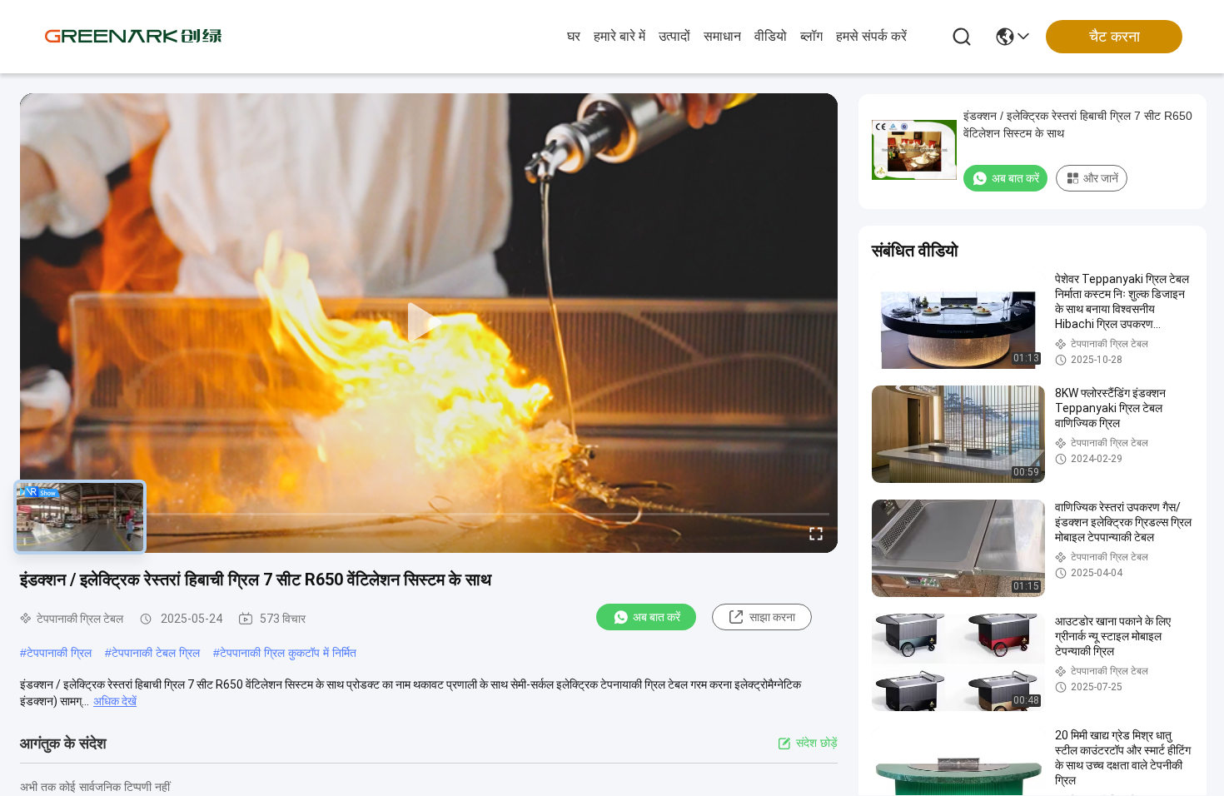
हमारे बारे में (619, 36)
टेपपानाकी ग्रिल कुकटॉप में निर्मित (288, 652)
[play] (429, 323)
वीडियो (770, 36)
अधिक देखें (115, 701)
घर (573, 36)
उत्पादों (674, 36)
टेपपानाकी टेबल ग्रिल (156, 652)
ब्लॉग (811, 36)
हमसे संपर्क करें (871, 36)
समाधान (722, 36)
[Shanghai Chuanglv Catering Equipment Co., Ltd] (133, 37)
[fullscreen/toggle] (816, 532)
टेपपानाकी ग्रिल (59, 652)
